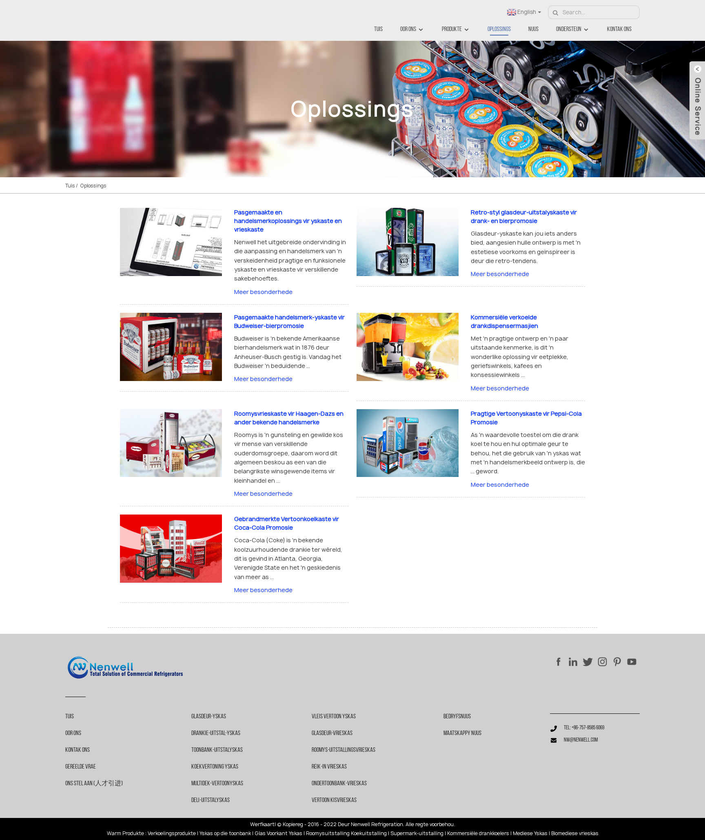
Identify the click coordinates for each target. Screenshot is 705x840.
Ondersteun (568, 29)
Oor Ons (408, 29)
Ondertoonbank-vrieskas (339, 783)
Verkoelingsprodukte (172, 833)
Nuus (533, 29)
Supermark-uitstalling (416, 833)
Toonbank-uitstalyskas (217, 750)
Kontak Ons (619, 29)
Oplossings (499, 29)
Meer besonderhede (263, 292)
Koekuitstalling (369, 833)
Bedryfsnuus (457, 716)
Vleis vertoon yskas (334, 716)
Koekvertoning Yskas (214, 767)
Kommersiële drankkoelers (478, 833)
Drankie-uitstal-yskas (215, 733)
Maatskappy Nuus (462, 733)
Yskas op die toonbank (225, 833)
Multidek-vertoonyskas (217, 783)
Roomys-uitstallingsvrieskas (343, 750)
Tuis (378, 29)
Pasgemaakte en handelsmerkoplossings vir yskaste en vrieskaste (288, 220)
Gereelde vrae (80, 767)
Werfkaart (262, 824)
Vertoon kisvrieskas (334, 800)
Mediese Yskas (530, 833)
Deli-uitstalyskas (210, 800)
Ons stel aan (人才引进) (94, 783)
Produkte (452, 29)
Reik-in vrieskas (329, 767)
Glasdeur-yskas (208, 716)
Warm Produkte (125, 833)
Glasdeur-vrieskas (332, 733)
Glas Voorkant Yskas (278, 833)
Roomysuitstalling (328, 833)
